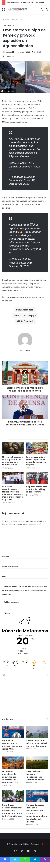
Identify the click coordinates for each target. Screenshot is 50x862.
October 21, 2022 (19, 183)
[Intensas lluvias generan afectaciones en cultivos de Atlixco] (37, 763)
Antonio (9, 52)
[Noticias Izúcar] (17, 9)
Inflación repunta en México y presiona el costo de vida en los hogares (36, 461)
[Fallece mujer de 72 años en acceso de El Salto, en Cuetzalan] (37, 732)
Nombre (6, 556)
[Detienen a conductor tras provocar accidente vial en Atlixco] (13, 732)
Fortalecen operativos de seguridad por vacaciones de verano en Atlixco (10, 777)
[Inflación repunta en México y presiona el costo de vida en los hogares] (37, 448)
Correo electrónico (11, 566)
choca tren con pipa (25, 315)
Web (4, 576)
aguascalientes (25, 309)
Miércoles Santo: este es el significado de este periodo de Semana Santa (12, 461)
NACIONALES (16, 20)
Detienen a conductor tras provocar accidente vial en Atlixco (12, 744)
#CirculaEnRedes (19, 224)
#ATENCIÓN (16, 138)
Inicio (6, 20)
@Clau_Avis (27, 163)
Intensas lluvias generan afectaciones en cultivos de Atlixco (35, 775)
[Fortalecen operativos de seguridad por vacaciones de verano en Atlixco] (13, 763)
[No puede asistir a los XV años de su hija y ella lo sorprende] (37, 478)
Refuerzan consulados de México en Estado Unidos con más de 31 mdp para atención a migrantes (12, 493)
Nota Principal (25, 321)
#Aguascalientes (19, 156)
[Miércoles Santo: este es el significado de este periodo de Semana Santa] (13, 448)
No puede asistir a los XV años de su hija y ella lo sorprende (36, 489)
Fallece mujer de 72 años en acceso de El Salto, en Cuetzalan (36, 743)
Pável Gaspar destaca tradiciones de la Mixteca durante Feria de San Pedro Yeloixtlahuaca (12, 811)
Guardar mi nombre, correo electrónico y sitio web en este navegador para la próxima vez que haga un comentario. (24, 590)
